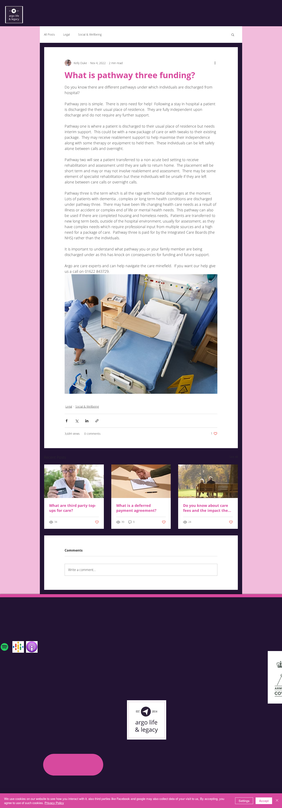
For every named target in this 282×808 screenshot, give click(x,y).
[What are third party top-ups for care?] (74, 481)
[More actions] (214, 62)
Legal (66, 34)
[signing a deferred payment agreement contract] (141, 481)
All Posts (49, 34)
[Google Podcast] (18, 647)
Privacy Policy (54, 803)
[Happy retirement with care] (208, 481)
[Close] (277, 801)
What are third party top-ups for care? (72, 508)
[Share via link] (97, 421)
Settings (244, 800)
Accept (264, 800)
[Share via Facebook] (67, 421)
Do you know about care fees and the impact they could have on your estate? (206, 508)
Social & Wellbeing (90, 34)
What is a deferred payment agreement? (136, 508)
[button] (233, 34)
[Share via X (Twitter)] (77, 421)
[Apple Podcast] (32, 647)
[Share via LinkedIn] (87, 421)
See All (233, 457)
